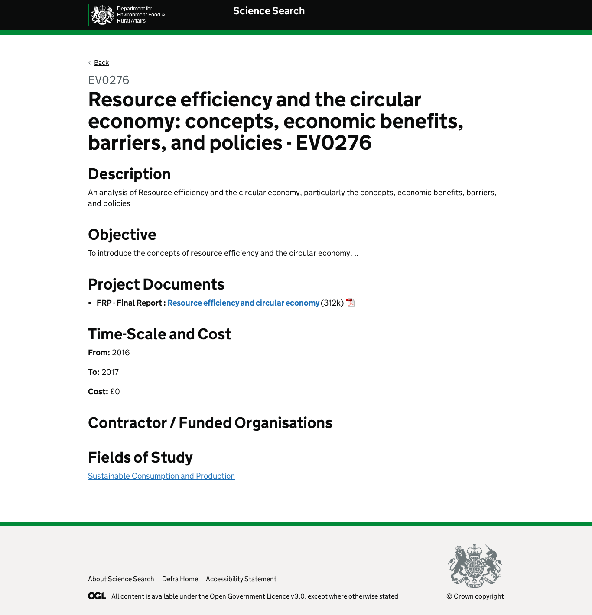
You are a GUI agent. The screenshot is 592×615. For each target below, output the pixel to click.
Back (101, 62)
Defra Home (180, 579)
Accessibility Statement (241, 579)
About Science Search (121, 579)
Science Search (269, 10)
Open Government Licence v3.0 (257, 596)
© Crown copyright (475, 596)
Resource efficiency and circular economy (255, 303)
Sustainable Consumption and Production (161, 476)
